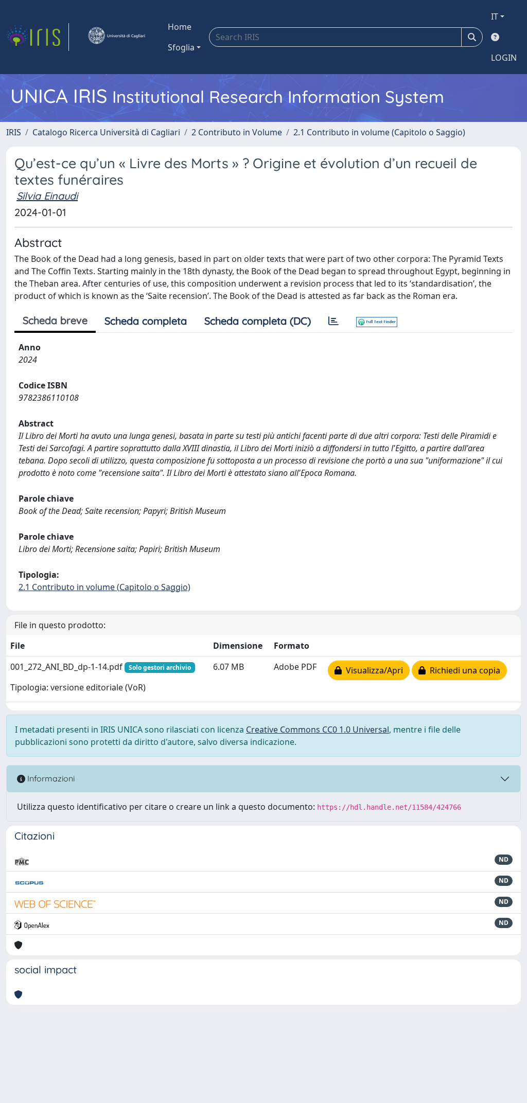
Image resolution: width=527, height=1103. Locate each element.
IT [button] (494, 16)
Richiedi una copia (463, 670)
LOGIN (504, 57)
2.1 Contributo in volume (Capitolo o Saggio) (379, 132)
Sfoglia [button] (181, 47)
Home (179, 26)
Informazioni (50, 778)
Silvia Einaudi (47, 195)
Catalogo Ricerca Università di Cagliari (106, 132)
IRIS (13, 132)
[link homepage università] (116, 37)
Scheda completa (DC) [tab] (257, 320)
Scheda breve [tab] (55, 320)
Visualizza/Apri (372, 670)
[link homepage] (37, 37)
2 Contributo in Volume (236, 132)
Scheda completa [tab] (145, 320)
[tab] (333, 321)
